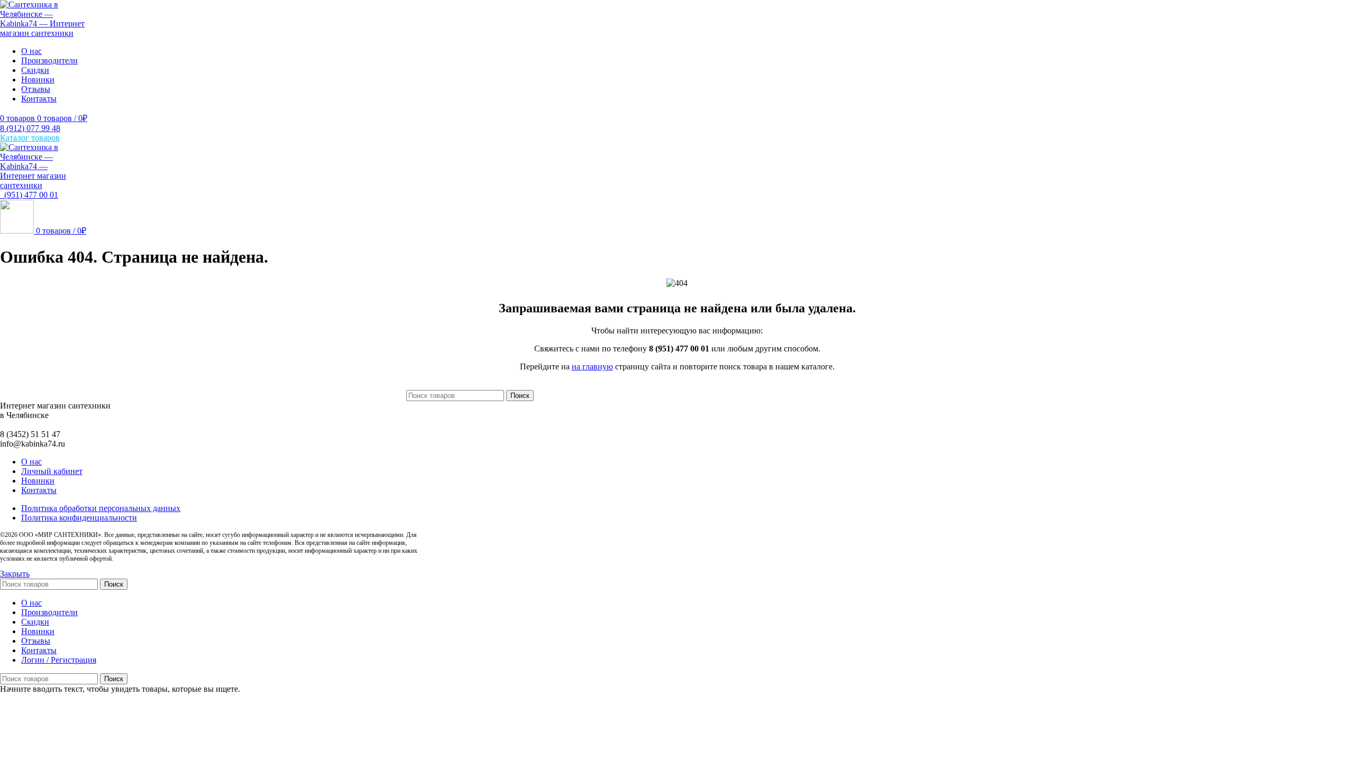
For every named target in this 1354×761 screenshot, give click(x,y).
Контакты (39, 490)
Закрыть (15, 573)
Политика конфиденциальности (79, 517)
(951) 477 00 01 (29, 194)
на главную (592, 366)
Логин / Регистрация (58, 659)
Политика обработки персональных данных (100, 508)
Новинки (37, 480)
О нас (31, 461)
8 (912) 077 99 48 (30, 128)
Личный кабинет (52, 471)
